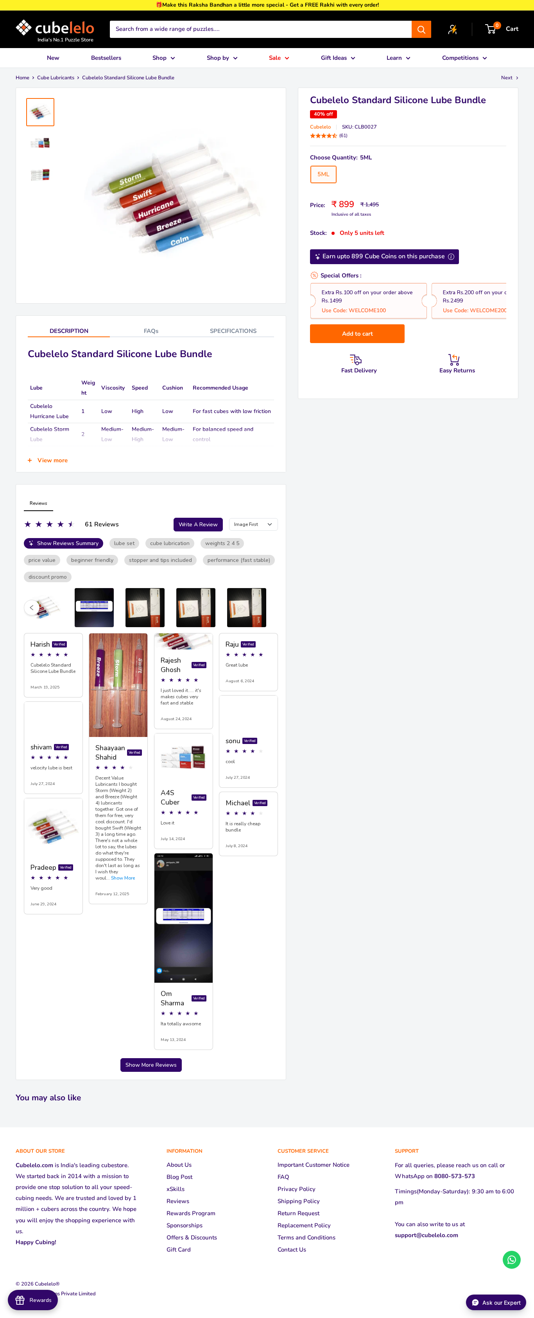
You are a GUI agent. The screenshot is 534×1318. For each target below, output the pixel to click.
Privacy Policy (296, 1189)
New (53, 58)
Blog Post (179, 1177)
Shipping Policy (299, 1201)
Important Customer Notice (313, 1165)
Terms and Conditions (306, 1237)
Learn (394, 58)
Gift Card (179, 1250)
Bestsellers (106, 58)
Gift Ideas (334, 58)
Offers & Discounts (192, 1237)
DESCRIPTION (69, 331)
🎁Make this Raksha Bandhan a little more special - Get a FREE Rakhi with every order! (267, 5)
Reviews (178, 1201)
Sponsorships (184, 1225)
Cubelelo (320, 127)
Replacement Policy (304, 1225)
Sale (275, 58)
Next (506, 77)
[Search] (421, 29)
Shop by (218, 58)
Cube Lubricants (55, 77)
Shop (159, 58)
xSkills (176, 1189)
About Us (179, 1165)
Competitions (460, 58)
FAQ (283, 1177)
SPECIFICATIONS (233, 331)
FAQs (151, 331)
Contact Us (292, 1250)
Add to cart (357, 334)
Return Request (298, 1213)
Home (22, 77)
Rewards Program (191, 1213)
